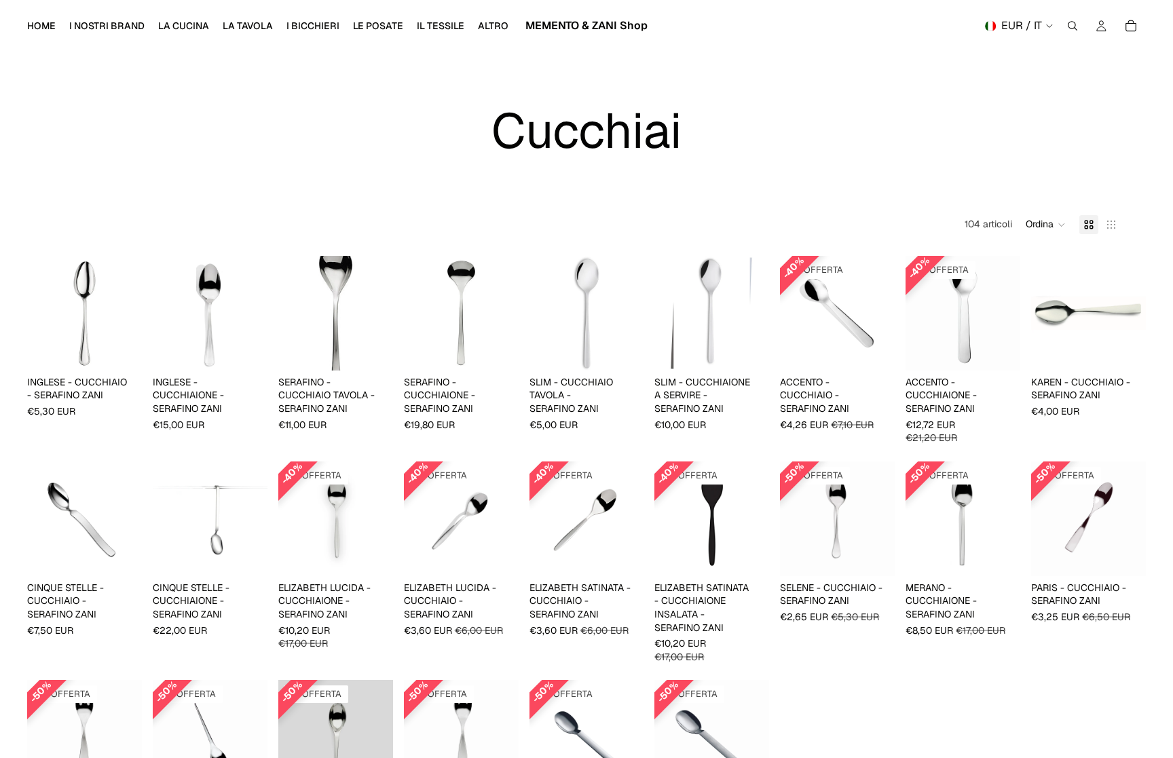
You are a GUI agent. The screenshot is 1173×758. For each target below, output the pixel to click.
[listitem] (493, 25)
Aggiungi (132, 349)
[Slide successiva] (127, 518)
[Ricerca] (1072, 26)
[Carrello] (1131, 26)
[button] (1046, 225)
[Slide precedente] (42, 518)
